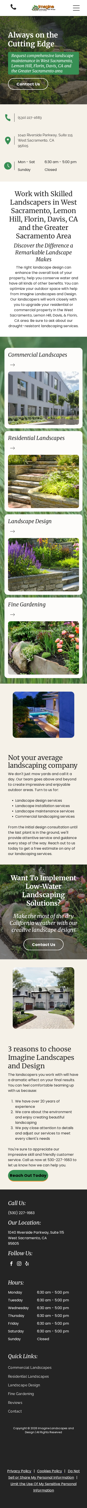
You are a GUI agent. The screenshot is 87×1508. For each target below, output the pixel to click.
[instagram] (19, 1264)
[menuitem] (43, 1367)
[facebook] (11, 1264)
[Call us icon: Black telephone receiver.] (13, 9)
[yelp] (27, 1264)
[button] (76, 8)
